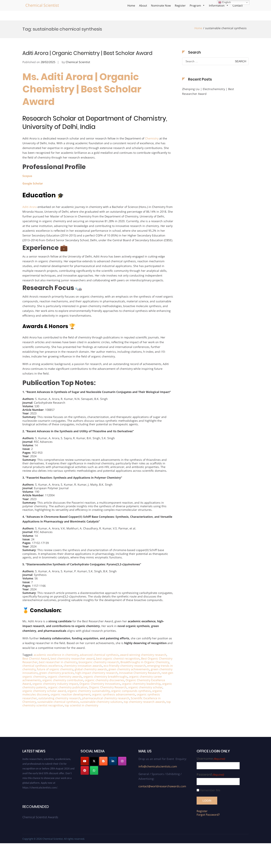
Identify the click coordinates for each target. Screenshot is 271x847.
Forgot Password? (208, 814)
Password (210, 774)
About (143, 5)
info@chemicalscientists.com (157, 766)
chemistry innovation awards (83, 665)
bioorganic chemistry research (99, 662)
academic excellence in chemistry (56, 655)
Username (211, 759)
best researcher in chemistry (58, 662)
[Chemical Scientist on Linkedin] (113, 761)
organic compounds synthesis (131, 691)
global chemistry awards (91, 669)
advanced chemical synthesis (99, 655)
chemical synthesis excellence (42, 665)
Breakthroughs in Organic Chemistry (144, 662)
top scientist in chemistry (81, 705)
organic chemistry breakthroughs (105, 676)
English (226, 2)
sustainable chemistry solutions (101, 702)
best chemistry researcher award (73, 658)
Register (180, 5)
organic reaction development (70, 694)
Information (217, 5)
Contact (238, 5)
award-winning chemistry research (143, 655)
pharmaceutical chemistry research (105, 698)
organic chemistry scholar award (44, 691)
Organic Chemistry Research (108, 687)
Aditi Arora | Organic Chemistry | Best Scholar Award (87, 53)
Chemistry (152, 138)
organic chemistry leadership (141, 684)
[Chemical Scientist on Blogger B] (103, 761)
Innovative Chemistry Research (139, 673)
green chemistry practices (56, 673)
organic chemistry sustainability (88, 691)
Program (195, 5)
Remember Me (210, 790)
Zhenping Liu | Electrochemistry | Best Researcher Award (208, 91)
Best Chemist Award (35, 658)
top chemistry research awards (144, 702)
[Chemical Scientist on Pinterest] (85, 770)
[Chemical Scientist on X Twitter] (94, 761)
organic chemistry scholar (145, 687)
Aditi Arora (29, 207)
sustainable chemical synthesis (58, 702)
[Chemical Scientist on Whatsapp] (94, 770)
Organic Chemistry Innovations (99, 684)
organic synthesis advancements (113, 694)
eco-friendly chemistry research (125, 665)
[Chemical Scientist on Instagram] (122, 761)
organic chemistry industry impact (55, 684)
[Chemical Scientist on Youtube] (85, 761)
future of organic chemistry (55, 669)
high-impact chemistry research (96, 673)
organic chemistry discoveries (104, 680)
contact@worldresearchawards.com (162, 786)
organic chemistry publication (67, 687)
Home (131, 5)
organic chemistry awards (65, 676)
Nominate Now (161, 5)
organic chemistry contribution (62, 680)
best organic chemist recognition (118, 658)
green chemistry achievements (129, 669)
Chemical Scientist (42, 5)
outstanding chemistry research (59, 698)
